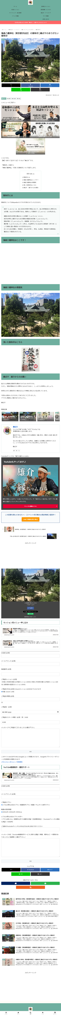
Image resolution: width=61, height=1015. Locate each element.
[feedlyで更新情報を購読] (16, 450)
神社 (19, 98)
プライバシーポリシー (8, 762)
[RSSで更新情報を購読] (19, 450)
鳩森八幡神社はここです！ (31, 180)
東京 (10, 98)
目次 (28, 174)
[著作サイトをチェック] (14, 450)
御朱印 (4, 98)
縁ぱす (15, 427)
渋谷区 (14, 98)
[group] (10, 416)
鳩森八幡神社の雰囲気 (30, 182)
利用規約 (19, 762)
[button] (40, 89)
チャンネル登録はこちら (30, 506)
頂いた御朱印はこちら (30, 185)
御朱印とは (27, 177)
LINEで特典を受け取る (30, 519)
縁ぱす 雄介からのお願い (31, 187)
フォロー (31, 608)
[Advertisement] (30, 555)
